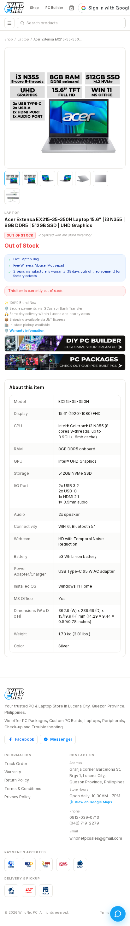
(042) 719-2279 (84, 823)
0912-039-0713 (84, 817)
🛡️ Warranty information (24, 331)
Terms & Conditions (22, 788)
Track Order (15, 763)
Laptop (23, 39)
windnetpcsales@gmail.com (95, 838)
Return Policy (16, 780)
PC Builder (54, 8)
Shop (34, 8)
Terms (104, 913)
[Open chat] (118, 914)
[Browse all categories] (9, 23)
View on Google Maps (93, 802)
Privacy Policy (17, 796)
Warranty (12, 771)
